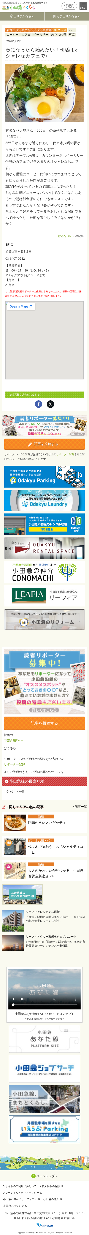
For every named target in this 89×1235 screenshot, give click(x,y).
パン (72, 30)
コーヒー (12, 34)
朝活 (72, 34)
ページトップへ (47, 1176)
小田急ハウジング (13, 1205)
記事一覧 (81, 806)
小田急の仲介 (51, 1199)
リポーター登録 (65, 454)
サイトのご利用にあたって (21, 1186)
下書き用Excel (13, 740)
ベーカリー (40, 34)
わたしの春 (58, 34)
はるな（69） (66, 236)
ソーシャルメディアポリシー (22, 1192)
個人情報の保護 (51, 1186)
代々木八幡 (44, 30)
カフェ (25, 34)
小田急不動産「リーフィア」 (20, 1199)
